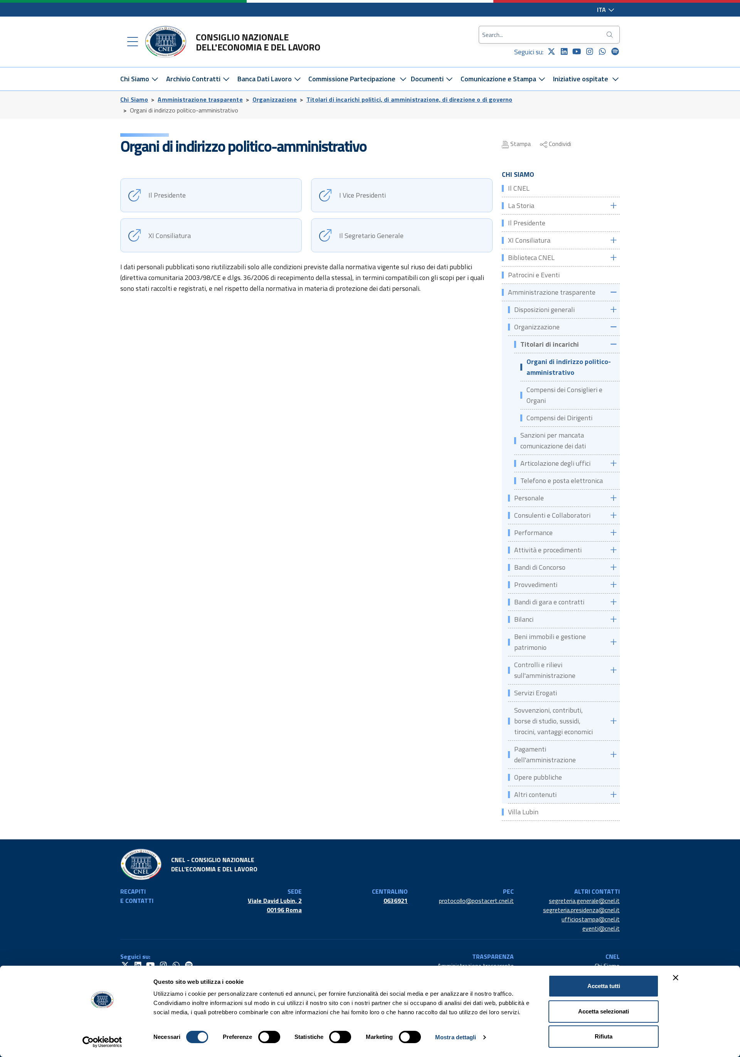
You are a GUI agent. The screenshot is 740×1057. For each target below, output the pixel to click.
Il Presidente (526, 223)
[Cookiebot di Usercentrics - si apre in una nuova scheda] (102, 1042)
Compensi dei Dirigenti (559, 418)
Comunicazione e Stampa (499, 79)
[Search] (610, 35)
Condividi (559, 143)
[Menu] (132, 42)
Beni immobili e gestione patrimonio (550, 642)
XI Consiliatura (529, 240)
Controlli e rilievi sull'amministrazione (544, 670)
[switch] (269, 1037)
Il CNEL (519, 188)
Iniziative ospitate (580, 79)
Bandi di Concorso (539, 567)
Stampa (520, 143)
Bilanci (523, 619)
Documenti (428, 79)
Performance (533, 532)
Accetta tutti (603, 986)
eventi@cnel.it (601, 928)
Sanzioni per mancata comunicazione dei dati (553, 440)
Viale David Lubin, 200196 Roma (275, 905)
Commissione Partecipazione (351, 79)
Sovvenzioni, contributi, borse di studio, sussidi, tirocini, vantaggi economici (553, 721)
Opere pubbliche (538, 777)
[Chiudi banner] (675, 977)
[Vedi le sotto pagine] (613, 205)
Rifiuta (603, 1036)
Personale (529, 498)
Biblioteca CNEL (531, 257)
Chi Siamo (135, 79)
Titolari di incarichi (549, 344)
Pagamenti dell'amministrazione (545, 754)
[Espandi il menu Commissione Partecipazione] (403, 79)
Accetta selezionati (603, 1011)
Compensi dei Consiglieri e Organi (564, 395)
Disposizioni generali (544, 309)
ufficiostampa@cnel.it (591, 919)
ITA (602, 9)
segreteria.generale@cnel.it (584, 900)
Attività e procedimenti (548, 550)
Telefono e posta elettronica (561, 480)
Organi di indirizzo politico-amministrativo (568, 367)
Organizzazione (274, 99)
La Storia (521, 205)
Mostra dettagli (455, 1037)
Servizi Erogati (535, 693)
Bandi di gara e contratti (549, 602)
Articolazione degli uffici (555, 463)
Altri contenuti (535, 794)
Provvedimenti (535, 584)
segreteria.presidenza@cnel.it (581, 909)
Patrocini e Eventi (534, 275)
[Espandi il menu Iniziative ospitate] (615, 79)
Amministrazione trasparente (200, 99)
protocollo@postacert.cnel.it (476, 900)
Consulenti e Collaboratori (552, 515)
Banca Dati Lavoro (265, 79)
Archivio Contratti (194, 79)
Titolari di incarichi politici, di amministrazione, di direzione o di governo (409, 99)
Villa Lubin (523, 812)
